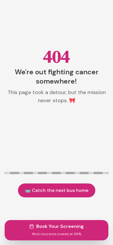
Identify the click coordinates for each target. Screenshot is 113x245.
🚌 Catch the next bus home (56, 190)
